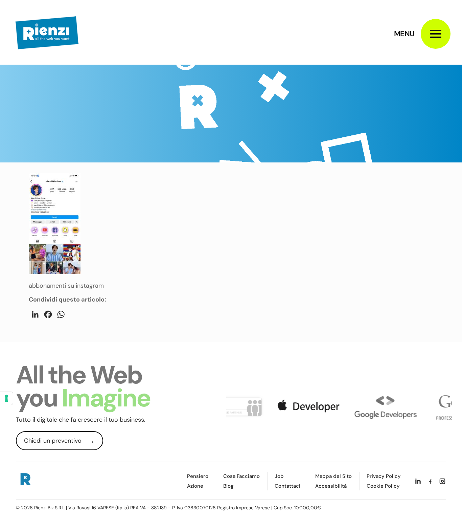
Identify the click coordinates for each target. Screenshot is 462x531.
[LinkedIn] (418, 481)
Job (279, 476)
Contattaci (287, 486)
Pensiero (197, 476)
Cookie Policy (383, 486)
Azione (195, 486)
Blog (228, 486)
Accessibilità (331, 486)
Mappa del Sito (333, 476)
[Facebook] (430, 481)
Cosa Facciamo (241, 476)
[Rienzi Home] (25, 480)
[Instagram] (442, 481)
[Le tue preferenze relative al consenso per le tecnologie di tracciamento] (6, 398)
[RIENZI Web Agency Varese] (47, 32)
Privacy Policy (384, 476)
